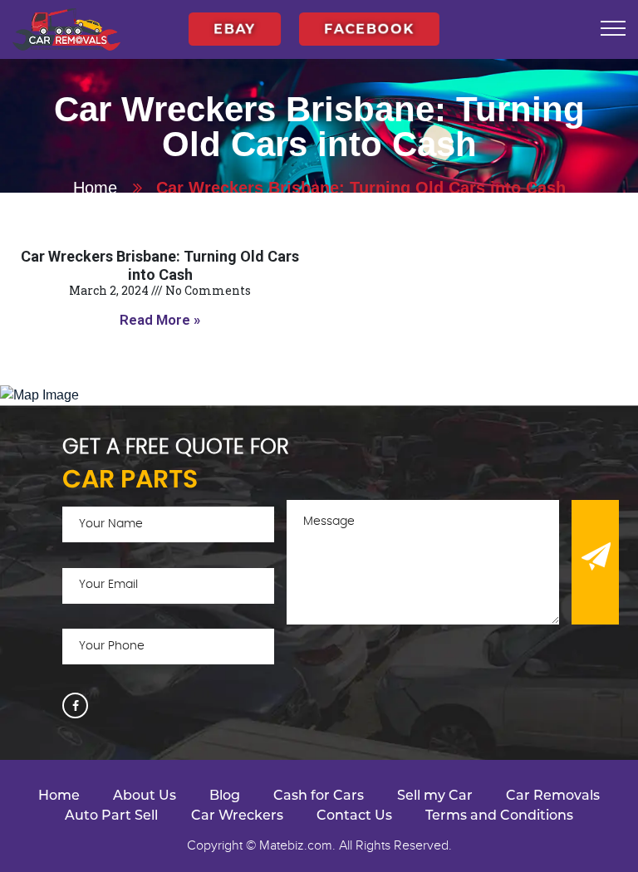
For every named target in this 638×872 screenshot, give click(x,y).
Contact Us (354, 815)
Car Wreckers (237, 815)
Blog (224, 795)
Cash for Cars (318, 795)
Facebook (369, 20)
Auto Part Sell (111, 815)
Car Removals (553, 795)
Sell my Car (435, 795)
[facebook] (75, 705)
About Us (144, 795)
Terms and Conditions (499, 815)
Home (95, 188)
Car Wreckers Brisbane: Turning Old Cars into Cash (160, 265)
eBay (234, 20)
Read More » (160, 319)
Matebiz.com (295, 845)
